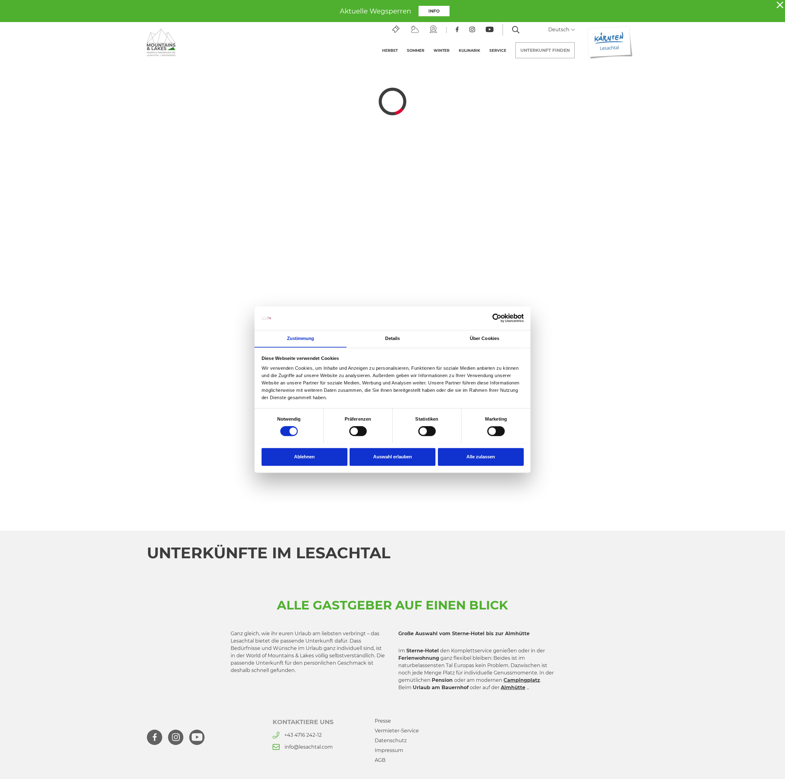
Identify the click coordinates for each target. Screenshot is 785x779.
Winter (442, 50)
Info (434, 11)
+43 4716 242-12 (303, 735)
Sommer (415, 50)
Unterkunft (545, 50)
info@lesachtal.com (309, 747)
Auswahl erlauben (392, 456)
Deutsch (559, 29)
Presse (383, 721)
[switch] (358, 431)
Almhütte (513, 687)
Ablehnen (304, 456)
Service (497, 50)
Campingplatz (522, 680)
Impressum (389, 750)
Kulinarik (469, 50)
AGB (380, 760)
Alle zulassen (480, 456)
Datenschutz (391, 740)
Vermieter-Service (397, 731)
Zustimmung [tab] (300, 338)
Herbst (390, 50)
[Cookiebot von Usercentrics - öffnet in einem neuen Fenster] (497, 318)
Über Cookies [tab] (484, 338)
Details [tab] (392, 338)
